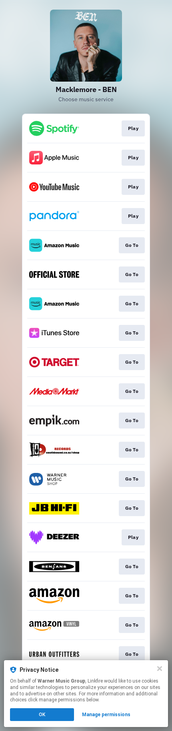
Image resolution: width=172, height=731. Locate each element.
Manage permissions (106, 714)
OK (42, 714)
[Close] (159, 668)
